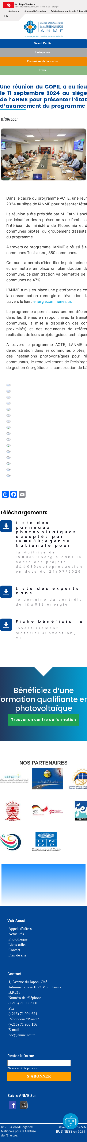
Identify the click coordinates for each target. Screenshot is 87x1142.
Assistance (13, 11)
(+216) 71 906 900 (22, 1003)
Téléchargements (24, 512)
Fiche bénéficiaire (50, 621)
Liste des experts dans (48, 591)
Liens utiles (17, 944)
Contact (14, 950)
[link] (52, 301)
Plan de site (17, 955)
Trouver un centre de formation (43, 719)
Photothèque (17, 939)
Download (7, 524)
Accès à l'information (35, 11)
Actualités (16, 934)
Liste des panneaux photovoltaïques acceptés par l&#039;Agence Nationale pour (46, 534)
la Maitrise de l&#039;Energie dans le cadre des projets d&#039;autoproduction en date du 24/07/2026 (49, 562)
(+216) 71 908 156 (22, 1024)
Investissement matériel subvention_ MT (46, 633)
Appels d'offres (20, 928)
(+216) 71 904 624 (22, 1014)
